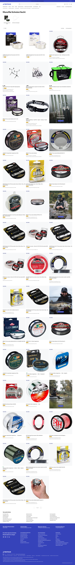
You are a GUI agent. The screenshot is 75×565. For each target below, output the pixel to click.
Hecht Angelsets (5, 517)
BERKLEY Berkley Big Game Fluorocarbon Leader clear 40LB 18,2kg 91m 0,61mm (36, 468)
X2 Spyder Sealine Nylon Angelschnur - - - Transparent (12, 435)
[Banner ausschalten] (70, 1)
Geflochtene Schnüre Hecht (7, 23)
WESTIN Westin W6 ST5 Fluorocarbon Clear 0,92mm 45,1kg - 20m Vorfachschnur (14, 501)
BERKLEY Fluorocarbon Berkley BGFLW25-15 (57, 153)
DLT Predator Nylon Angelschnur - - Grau (33, 404)
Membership (59, 6)
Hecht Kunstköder (5, 516)
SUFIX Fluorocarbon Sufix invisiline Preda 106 (57, 467)
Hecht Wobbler (28, 516)
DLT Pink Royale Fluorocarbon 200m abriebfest (34, 435)
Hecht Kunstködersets (53, 516)
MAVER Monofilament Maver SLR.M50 (9, 404)
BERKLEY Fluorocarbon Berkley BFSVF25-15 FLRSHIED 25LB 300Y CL (14, 342)
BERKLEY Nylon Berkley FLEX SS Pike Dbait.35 (57, 341)
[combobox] (69, 28)
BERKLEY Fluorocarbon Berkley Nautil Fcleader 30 (34, 500)
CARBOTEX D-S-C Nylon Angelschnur (32, 341)
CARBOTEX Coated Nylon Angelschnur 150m (10, 373)
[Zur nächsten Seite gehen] (41, 508)
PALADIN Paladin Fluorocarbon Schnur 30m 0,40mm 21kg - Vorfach (36, 277)
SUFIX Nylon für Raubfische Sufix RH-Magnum (57, 435)
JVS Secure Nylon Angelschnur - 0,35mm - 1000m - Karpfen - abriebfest (13, 469)
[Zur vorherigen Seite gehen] (34, 508)
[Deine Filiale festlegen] (65, 4)
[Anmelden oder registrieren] (69, 4)
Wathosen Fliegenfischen (7, 520)
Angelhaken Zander (6, 521)
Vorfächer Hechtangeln (15, 22)
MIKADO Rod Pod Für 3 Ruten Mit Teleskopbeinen (11, 86)
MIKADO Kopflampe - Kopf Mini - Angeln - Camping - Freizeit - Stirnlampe (36, 120)
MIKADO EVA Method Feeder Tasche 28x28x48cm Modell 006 (60, 86)
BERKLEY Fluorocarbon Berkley (31, 153)
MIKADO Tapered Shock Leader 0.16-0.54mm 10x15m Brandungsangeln (35, 87)
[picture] (14, 42)
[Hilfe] (67, 4)
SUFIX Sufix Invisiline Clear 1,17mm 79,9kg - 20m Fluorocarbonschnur (34, 184)
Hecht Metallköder (53, 515)
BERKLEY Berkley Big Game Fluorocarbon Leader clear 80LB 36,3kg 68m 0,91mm (59, 277)
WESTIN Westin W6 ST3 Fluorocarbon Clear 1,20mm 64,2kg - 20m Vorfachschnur (60, 247)
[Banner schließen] (71, 1)
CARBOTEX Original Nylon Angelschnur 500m (10, 153)
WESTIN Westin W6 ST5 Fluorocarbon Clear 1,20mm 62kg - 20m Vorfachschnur (14, 247)
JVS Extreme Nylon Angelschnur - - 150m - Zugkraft (58, 373)
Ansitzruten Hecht (29, 515)
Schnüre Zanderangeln (29, 520)
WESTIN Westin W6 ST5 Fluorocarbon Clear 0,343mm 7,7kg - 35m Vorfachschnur (14, 184)
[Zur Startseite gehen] (7, 4)
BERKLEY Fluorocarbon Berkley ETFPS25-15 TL (34, 214)
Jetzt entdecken (60, 120)
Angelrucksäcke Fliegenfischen (55, 517)
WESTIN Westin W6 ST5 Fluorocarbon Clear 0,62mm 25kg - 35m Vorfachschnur (37, 310)
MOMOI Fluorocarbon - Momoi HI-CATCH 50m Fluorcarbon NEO (37, 246)
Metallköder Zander (29, 521)
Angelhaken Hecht (6, 515)
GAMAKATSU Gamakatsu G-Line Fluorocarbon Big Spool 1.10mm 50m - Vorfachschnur (14, 215)
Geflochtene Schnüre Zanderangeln (32, 517)
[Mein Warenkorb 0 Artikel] (71, 4)
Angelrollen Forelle (53, 520)
